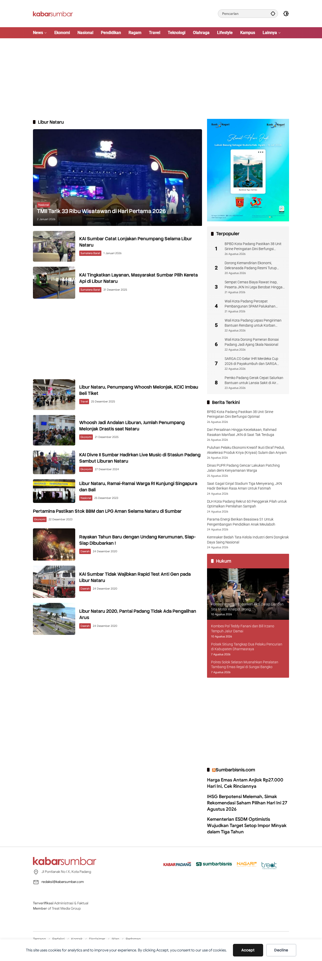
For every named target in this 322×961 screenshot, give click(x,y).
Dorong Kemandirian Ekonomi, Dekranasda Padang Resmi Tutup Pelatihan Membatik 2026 (251, 265)
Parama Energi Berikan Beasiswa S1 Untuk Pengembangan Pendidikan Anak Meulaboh (241, 521)
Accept (248, 950)
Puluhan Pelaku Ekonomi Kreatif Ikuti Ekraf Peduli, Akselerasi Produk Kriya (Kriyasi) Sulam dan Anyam (247, 450)
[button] (273, 13)
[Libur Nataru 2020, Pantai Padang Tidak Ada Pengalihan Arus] (54, 619)
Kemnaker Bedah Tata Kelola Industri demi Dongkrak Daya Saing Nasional (248, 539)
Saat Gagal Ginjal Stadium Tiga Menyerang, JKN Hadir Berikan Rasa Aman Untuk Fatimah (244, 486)
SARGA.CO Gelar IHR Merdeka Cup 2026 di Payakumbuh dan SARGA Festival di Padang (251, 361)
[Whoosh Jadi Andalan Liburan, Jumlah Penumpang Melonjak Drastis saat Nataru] (54, 430)
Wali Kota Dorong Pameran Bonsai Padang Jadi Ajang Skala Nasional (252, 342)
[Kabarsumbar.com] (53, 13)
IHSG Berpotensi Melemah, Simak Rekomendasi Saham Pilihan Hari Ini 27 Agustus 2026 (247, 803)
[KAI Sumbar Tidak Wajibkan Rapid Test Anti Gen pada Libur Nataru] (54, 582)
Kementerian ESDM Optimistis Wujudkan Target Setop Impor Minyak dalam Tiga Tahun (247, 825)
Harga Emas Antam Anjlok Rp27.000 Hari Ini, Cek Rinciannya (245, 783)
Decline (281, 950)
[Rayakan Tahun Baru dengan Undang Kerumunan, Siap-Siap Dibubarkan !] (54, 544)
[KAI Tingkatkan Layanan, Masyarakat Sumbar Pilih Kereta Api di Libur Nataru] (54, 283)
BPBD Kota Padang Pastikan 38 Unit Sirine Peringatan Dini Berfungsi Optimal (253, 246)
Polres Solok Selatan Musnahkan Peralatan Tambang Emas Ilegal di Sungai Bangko (244, 664)
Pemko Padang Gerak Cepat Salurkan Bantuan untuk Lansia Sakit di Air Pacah (254, 380)
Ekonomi (86, 437)
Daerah (85, 551)
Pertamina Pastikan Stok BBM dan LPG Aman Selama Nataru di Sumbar (107, 511)
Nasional (43, 205)
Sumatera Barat (90, 253)
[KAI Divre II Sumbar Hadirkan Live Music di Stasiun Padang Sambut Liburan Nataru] (54, 462)
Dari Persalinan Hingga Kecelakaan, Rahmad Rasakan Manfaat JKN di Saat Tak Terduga (241, 432)
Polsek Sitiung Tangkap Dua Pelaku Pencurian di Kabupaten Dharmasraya (246, 646)
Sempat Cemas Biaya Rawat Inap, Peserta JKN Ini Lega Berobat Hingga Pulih (254, 285)
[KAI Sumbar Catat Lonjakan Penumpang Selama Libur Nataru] (54, 246)
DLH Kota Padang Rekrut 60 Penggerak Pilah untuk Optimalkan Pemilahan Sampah (247, 503)
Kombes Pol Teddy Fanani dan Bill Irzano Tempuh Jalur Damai (242, 628)
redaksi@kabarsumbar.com (63, 881)
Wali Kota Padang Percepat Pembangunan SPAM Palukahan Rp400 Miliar (250, 304)
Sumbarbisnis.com (235, 770)
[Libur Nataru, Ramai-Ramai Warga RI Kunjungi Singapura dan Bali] (54, 491)
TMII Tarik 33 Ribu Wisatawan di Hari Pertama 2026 (101, 211)
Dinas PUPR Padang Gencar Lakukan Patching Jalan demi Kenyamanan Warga (243, 467)
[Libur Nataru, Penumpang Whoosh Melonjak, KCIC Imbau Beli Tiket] (54, 394)
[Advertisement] (161, 78)
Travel (84, 401)
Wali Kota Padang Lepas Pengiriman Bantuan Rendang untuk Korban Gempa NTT (253, 323)
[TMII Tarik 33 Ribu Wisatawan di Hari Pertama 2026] (117, 177)
